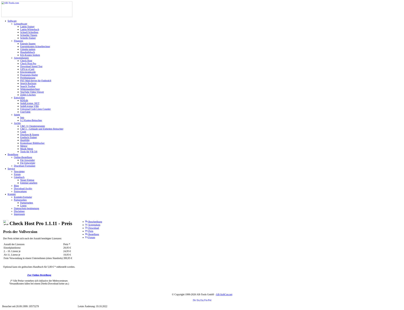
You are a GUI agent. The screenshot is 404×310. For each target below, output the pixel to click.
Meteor (23, 146)
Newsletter (19, 171)
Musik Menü (26, 148)
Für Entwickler (27, 163)
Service (11, 168)
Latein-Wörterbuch (29, 29)
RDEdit (24, 100)
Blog (16, 185)
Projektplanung (27, 77)
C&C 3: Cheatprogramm (32, 126)
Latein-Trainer (27, 26)
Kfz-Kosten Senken (30, 55)
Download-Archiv (23, 188)
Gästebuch (19, 177)
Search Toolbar (27, 86)
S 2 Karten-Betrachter (31, 120)
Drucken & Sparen (29, 134)
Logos (23, 205)
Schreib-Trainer (28, 38)
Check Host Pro (28, 63)
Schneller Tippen (28, 35)
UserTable (25, 111)
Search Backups (28, 83)
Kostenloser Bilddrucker (32, 143)
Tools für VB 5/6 (28, 151)
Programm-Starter (29, 75)
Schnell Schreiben (29, 32)
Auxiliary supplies (48, 306)
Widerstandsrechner (30, 89)
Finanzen (18, 40)
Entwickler (19, 97)
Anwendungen (21, 58)
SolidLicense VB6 (29, 106)
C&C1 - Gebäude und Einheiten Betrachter (41, 129)
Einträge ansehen (28, 183)
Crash (23, 131)
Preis (90, 231)
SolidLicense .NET (29, 103)
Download (93, 228)
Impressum (19, 214)
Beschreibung (95, 221)
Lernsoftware (20, 23)
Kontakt (12, 194)
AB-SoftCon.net (224, 294)
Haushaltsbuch (27, 52)
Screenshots (94, 225)
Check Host (26, 60)
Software (12, 21)
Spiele (17, 114)
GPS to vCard (27, 69)
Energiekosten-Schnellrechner (35, 46)
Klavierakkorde (28, 72)
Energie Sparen (28, 43)
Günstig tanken (27, 49)
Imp (22, 117)
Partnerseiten (20, 200)
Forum (17, 174)
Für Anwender (27, 160)
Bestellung (13, 154)
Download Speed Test (31, 66)
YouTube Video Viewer (32, 92)
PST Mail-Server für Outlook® (35, 80)
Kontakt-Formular (23, 197)
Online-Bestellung (23, 157)
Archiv (17, 123)
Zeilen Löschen (28, 94)
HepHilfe (25, 140)
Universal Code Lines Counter (35, 109)
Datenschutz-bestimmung (26, 208)
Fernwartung (20, 191)
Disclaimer (19, 211)
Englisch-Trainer (28, 137)
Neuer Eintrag (27, 180)
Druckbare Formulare (24, 165)
